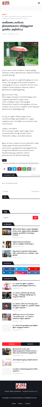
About (20, 404)
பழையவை (35, 191)
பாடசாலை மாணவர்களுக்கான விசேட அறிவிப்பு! (25, 370)
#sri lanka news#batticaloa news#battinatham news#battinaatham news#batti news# (17, 17)
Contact (27, 404)
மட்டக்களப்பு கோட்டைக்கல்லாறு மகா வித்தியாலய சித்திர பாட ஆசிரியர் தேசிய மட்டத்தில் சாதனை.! (26, 306)
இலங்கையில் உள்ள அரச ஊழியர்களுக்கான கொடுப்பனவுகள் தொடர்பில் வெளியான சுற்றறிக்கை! (25, 351)
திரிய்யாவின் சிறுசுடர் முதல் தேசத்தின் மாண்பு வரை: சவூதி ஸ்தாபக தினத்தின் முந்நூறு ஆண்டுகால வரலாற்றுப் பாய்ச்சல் (25, 232)
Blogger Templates (21, 400)
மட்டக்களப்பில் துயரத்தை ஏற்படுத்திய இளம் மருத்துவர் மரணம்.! (25, 326)
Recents (30, 344)
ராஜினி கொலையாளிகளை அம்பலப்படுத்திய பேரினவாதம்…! (24, 243)
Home (14, 404)
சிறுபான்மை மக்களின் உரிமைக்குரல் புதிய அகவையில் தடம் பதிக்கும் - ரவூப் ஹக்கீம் (26, 253)
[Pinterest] (19, 169)
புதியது (5, 191)
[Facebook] (10, 169)
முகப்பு (4, 14)
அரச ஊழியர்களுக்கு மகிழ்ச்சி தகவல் (25, 360)
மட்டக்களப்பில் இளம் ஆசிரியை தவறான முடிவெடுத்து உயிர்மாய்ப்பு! (24, 285)
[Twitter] (14, 169)
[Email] (29, 169)
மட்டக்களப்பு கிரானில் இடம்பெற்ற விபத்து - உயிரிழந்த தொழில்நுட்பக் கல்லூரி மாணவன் (24, 295)
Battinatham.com (19, 398)
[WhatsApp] (24, 169)
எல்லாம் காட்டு (35, 175)
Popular (11, 344)
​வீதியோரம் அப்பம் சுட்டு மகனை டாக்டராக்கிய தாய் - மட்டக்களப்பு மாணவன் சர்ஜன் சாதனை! (23, 316)
